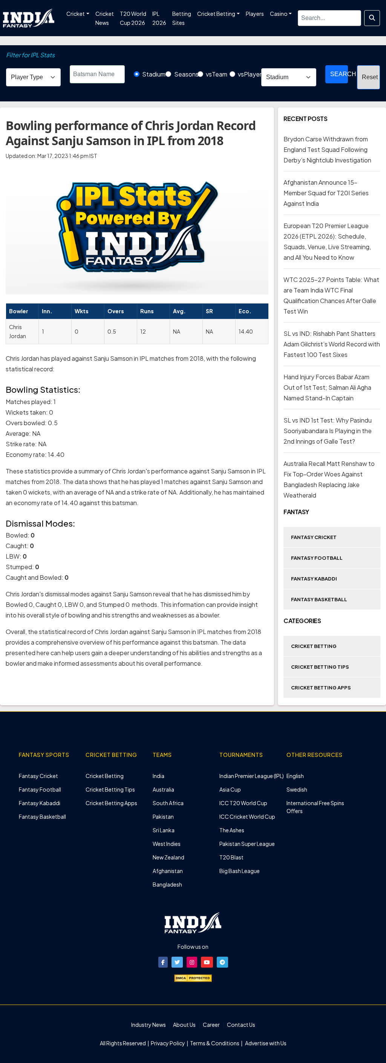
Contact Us (241, 1024)
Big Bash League (239, 870)
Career (211, 1024)
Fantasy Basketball (319, 599)
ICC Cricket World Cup (247, 816)
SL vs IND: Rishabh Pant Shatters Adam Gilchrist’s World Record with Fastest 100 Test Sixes (331, 343)
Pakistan (163, 816)
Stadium (153, 74)
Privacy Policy (168, 1043)
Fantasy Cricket (314, 537)
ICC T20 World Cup (243, 803)
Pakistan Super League (247, 843)
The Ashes (231, 830)
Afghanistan (168, 870)
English (295, 775)
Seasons (186, 74)
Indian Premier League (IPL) (251, 775)
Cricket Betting (314, 646)
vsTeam (216, 74)
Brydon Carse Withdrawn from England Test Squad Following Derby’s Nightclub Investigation (327, 149)
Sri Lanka (164, 830)
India (158, 775)
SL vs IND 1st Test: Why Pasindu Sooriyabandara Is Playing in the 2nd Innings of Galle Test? (327, 430)
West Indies (167, 843)
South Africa (168, 803)
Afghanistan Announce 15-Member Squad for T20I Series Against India (326, 192)
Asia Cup (230, 789)
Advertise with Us (265, 1043)
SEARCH (339, 74)
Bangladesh (167, 884)
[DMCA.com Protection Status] (193, 977)
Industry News (148, 1024)
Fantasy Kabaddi (314, 579)
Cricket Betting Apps (321, 688)
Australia (163, 789)
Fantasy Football (317, 558)
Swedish (296, 789)
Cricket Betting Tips (320, 667)
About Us (184, 1024)
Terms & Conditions (214, 1043)
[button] (163, 962)
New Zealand (168, 857)
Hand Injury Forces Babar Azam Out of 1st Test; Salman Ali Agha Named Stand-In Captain (327, 387)
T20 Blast (231, 857)
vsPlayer (250, 74)
